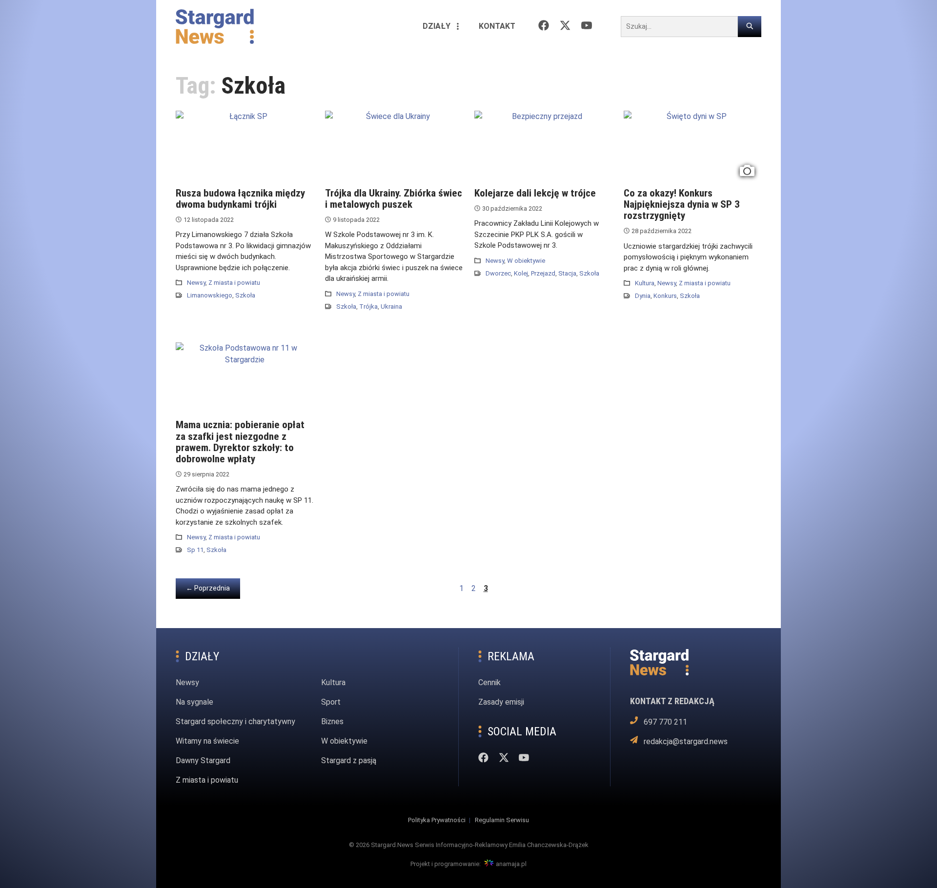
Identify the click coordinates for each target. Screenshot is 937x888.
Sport (331, 702)
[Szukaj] (749, 26)
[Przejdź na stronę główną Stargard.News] (215, 26)
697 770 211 (665, 721)
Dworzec (498, 273)
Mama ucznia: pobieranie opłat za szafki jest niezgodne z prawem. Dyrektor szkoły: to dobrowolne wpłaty (240, 441)
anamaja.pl (511, 864)
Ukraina (391, 306)
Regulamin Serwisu (502, 820)
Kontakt (497, 26)
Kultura (644, 283)
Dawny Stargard (203, 760)
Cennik (489, 682)
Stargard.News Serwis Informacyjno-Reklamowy (439, 845)
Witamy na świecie (207, 741)
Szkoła (245, 295)
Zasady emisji (501, 702)
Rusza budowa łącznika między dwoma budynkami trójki (240, 198)
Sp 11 (195, 549)
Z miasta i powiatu (234, 282)
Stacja (567, 273)
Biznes (332, 721)
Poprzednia (213, 588)
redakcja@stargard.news (685, 741)
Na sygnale (194, 702)
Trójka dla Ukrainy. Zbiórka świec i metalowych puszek (393, 198)
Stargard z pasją (348, 760)
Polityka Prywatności (437, 820)
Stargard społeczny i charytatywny (235, 721)
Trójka (368, 306)
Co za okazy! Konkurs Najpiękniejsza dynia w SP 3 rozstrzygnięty (682, 204)
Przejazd (543, 273)
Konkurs (665, 295)
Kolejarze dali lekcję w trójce (535, 193)
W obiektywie (526, 260)
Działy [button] (436, 26)
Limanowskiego (209, 295)
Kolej (521, 273)
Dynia (643, 295)
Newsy (196, 282)
